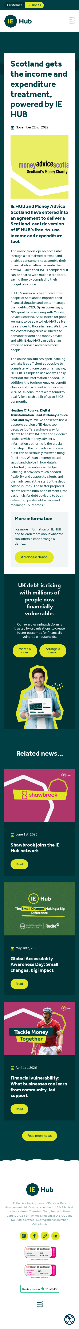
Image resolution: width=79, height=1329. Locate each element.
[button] (69, 1319)
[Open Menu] (72, 21)
